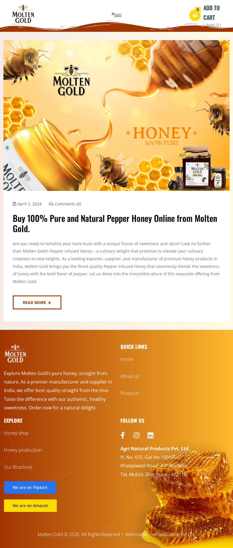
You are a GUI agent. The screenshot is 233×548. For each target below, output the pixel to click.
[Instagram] (136, 435)
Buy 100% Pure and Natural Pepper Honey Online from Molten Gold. (115, 223)
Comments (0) (68, 204)
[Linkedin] (150, 435)
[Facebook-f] (122, 435)
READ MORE (34, 302)
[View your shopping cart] (195, 15)
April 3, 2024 (29, 204)
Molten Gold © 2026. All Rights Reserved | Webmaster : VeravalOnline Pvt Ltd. (116, 534)
